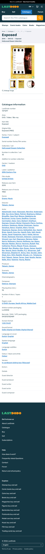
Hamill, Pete (26, 232)
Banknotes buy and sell (10, 510)
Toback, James (8, 205)
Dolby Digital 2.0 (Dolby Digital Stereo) (17, 330)
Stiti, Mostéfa (16, 255)
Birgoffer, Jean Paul (10, 216)
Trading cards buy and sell (12, 531)
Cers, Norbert (22, 221)
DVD (3, 166)
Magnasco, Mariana (24, 239)
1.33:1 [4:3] (6, 323)
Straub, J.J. (28, 255)
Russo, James (29, 248)
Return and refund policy (11, 471)
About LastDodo (8, 423)
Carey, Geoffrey (22, 218)
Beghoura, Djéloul (34, 214)
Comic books (15, 25)
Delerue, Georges (9, 284)
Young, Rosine (24, 260)
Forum (40, 12)
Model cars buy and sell (11, 518)
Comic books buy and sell (11, 489)
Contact (5, 463)
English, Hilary (22, 228)
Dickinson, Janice (31, 225)
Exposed (18, 39)
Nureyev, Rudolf (28, 244)
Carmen (32, 218)
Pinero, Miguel (16, 246)
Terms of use (6, 549)
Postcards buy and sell (10, 514)
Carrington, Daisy (9, 221)
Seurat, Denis (11, 250)
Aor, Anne (10, 214)
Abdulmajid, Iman (9, 212)
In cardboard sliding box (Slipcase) (16, 363)
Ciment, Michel (15, 223)
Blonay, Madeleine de (27, 216)
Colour (4, 356)
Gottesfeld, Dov (29, 230)
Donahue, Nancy (8, 228)
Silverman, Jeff (34, 250)
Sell (13, 12)
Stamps (5, 25)
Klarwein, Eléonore (23, 237)
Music (10, 199)
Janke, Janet (7, 234)
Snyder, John (36, 253)
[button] (37, 7)
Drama (4, 199)
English (11, 336)
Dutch (4, 336)
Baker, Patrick (20, 214)
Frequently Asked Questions (12, 458)
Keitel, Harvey (33, 234)
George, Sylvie (17, 230)
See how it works (29, 2)
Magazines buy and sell (10, 502)
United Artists (7, 179)
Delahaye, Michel (16, 225)
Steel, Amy (6, 255)
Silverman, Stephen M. (11, 253)
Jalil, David (35, 232)
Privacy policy (17, 549)
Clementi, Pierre (28, 223)
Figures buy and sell (9, 506)
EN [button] (30, 7)
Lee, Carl (12, 239)
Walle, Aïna (6, 260)
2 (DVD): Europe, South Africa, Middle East (19, 303)
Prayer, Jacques (29, 246)
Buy (3, 12)
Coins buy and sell (8, 493)
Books (31, 25)
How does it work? (9, 454)
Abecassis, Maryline (25, 212)
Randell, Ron (7, 248)
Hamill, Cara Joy (13, 232)
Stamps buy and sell (9, 485)
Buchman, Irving (8, 218)
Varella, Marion (35, 257)
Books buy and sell (9, 498)
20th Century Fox (9, 172)
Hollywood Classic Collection (11, 41)
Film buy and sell (8, 527)
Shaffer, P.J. (22, 250)
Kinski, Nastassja (8, 237)
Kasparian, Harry (20, 234)
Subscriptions (7, 440)
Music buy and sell (9, 523)
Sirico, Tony (25, 253)
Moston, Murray (15, 244)
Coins (25, 25)
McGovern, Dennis (15, 241)
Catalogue (26, 12)
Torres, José (24, 257)
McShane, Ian (28, 241)
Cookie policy (28, 549)
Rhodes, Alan (18, 248)
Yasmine (14, 260)
